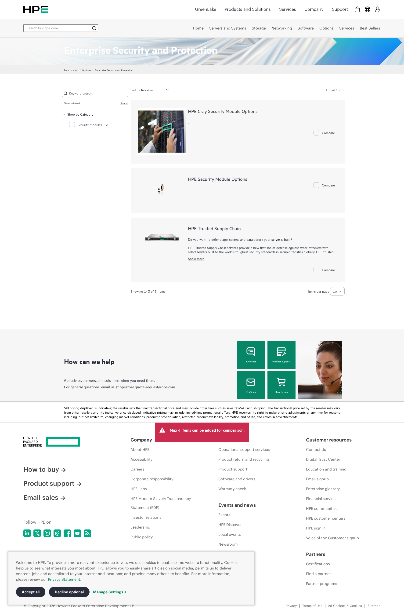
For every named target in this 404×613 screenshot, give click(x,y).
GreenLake (205, 9)
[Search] (94, 28)
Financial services (321, 498)
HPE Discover (230, 524)
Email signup (317, 479)
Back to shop (71, 70)
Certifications (318, 564)
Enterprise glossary (323, 488)
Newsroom (228, 544)
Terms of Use (312, 606)
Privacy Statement (64, 579)
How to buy (281, 392)
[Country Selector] (367, 9)
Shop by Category (80, 114)
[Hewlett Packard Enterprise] (35, 9)
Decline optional (69, 592)
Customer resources (329, 440)
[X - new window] (37, 533)
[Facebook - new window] (67, 533)
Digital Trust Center (323, 459)
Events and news (237, 505)
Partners (315, 554)
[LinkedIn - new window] (27, 533)
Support (340, 9)
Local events (229, 534)
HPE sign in (316, 528)
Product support (281, 361)
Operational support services (244, 449)
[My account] (378, 9)
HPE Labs (138, 488)
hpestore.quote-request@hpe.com (147, 386)
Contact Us (316, 449)
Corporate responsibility (151, 479)
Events (224, 514)
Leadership (140, 527)
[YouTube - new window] (77, 533)
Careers (137, 469)
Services (287, 9)
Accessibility (141, 459)
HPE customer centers (325, 518)
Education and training (326, 469)
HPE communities (321, 508)
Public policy (141, 537)
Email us (251, 392)
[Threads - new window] (57, 533)
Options (86, 70)
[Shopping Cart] (357, 9)
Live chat (251, 361)
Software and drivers (236, 479)
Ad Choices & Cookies (345, 606)
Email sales (40, 497)
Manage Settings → (109, 592)
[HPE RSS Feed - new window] (87, 533)
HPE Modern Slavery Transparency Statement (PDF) (160, 503)
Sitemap (374, 606)
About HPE (139, 449)
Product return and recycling (243, 459)
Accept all (31, 592)
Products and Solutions (248, 9)
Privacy (291, 606)
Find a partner (318, 573)
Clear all (124, 103)
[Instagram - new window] (47, 533)
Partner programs (321, 583)
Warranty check (232, 488)
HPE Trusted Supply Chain (214, 228)
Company (314, 9)
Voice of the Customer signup (332, 538)
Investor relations (145, 517)
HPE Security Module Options (217, 179)
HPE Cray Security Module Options (223, 111)
